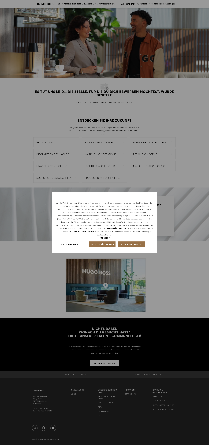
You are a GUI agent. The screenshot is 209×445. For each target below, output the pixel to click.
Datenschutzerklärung (81, 231)
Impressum (104, 238)
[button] (102, 244)
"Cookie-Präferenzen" (115, 228)
